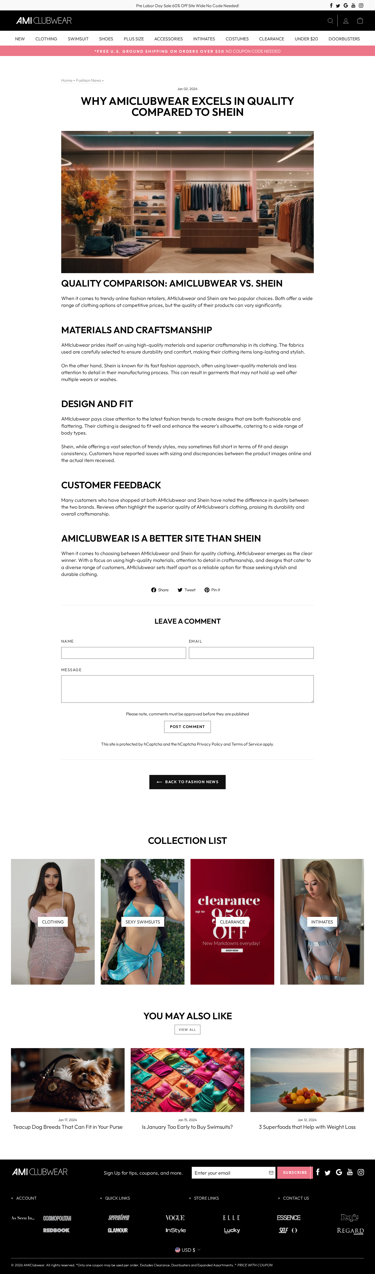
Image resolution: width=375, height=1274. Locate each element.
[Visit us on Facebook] (331, 5)
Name (67, 641)
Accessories (168, 38)
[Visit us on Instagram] (361, 5)
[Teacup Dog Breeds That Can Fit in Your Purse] (68, 1080)
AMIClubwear (34, 1265)
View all (188, 1029)
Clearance (271, 38)
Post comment (187, 726)
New (20, 38)
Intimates (204, 38)
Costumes (237, 38)
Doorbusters (344, 38)
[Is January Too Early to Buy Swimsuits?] (187, 1080)
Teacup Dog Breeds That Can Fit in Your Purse (68, 1126)
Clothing (46, 38)
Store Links (206, 1198)
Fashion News (88, 80)
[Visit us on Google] (345, 5)
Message (71, 669)
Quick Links (117, 1198)
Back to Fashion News (191, 781)
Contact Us (295, 1198)
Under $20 (306, 38)
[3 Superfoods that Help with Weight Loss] (307, 1080)
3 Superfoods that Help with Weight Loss (307, 1126)
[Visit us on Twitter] (338, 6)
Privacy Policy (210, 744)
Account (26, 1198)
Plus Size (134, 38)
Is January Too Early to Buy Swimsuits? (187, 1126)
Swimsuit (78, 38)
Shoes (106, 38)
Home (66, 80)
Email (195, 641)
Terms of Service (246, 744)
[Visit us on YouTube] (353, 5)
